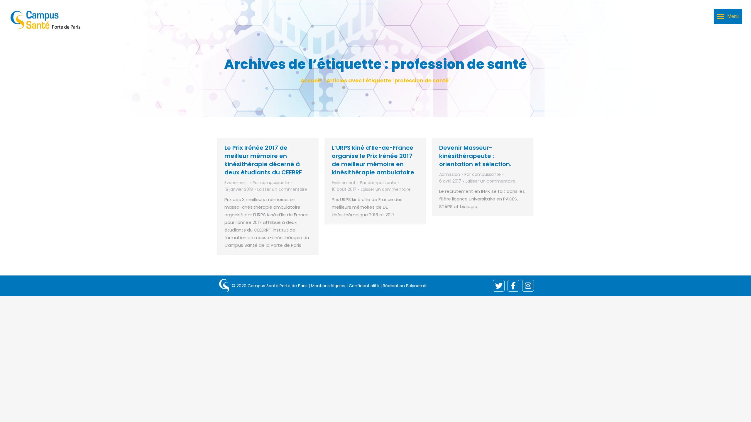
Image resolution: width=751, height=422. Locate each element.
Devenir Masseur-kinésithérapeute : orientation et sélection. (475, 156)
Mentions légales (328, 286)
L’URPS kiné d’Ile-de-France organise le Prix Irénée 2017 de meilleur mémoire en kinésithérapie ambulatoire (373, 160)
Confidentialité (364, 286)
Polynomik (416, 286)
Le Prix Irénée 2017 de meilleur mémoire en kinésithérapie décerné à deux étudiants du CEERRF (263, 160)
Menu (733, 16)
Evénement (236, 183)
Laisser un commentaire (282, 189)
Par (271, 183)
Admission (449, 174)
